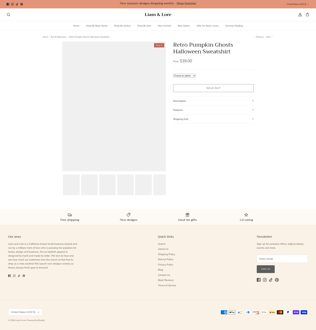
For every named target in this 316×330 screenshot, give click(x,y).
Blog (160, 269)
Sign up (265, 269)
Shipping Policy (166, 254)
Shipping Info (180, 119)
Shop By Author (122, 25)
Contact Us (164, 275)
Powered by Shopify (36, 320)
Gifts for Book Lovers (208, 25)
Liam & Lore (20, 320)
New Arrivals (164, 25)
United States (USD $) (296, 4)
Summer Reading (234, 25)
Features (178, 110)
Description (179, 101)
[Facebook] (8, 4)
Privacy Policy (165, 264)
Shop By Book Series (96, 25)
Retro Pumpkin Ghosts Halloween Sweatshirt (89, 36)
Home (76, 25)
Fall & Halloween (58, 36)
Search (162, 244)
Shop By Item (144, 25)
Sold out (213, 88)
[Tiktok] (17, 4)
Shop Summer (186, 3)
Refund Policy (165, 259)
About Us (163, 249)
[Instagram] (12, 4)
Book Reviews (166, 280)
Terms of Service (167, 285)
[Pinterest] (21, 4)
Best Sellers (184, 25)
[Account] (299, 15)
